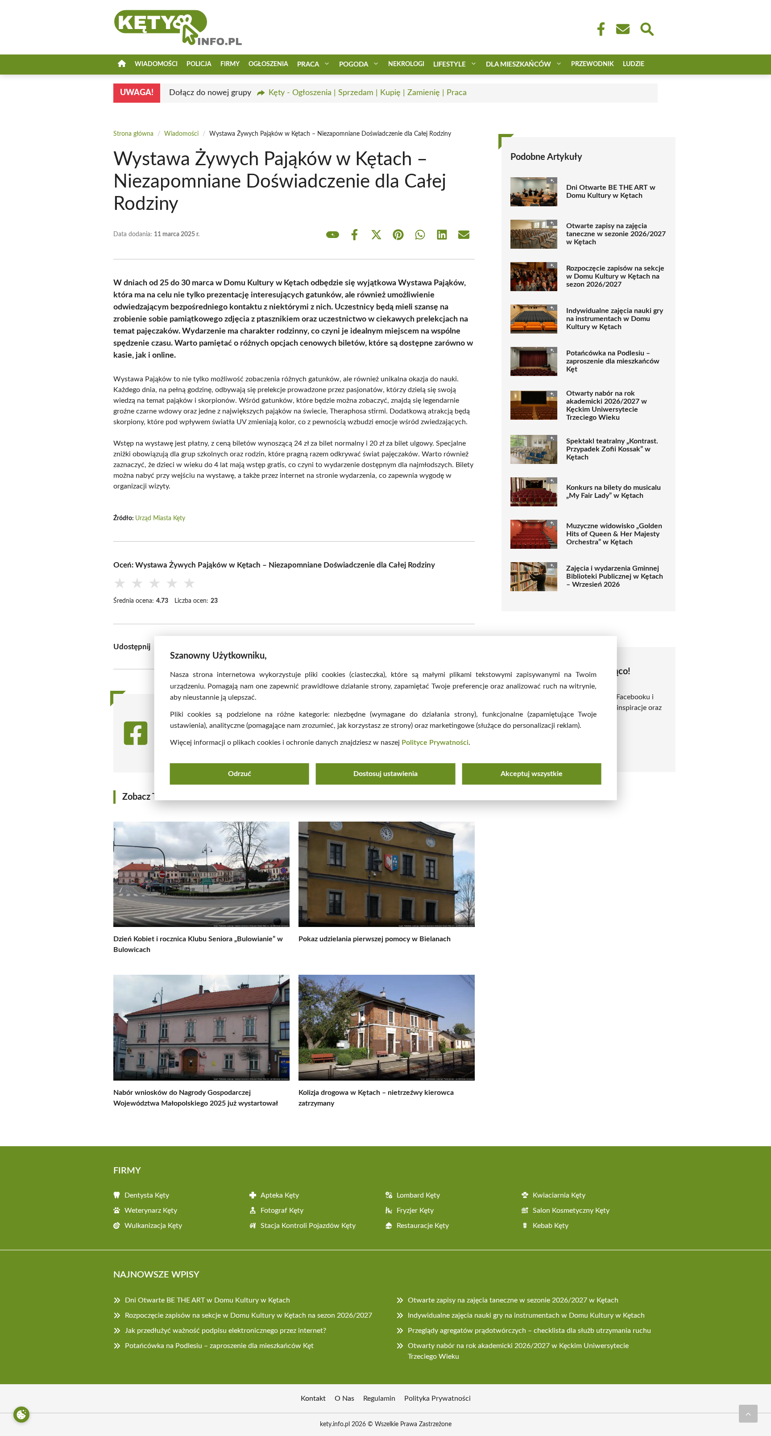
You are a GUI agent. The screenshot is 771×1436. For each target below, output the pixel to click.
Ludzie (633, 64)
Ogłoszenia (268, 64)
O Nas (344, 1398)
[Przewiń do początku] (748, 1414)
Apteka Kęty (280, 1195)
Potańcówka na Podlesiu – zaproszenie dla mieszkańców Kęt (612, 361)
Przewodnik (592, 64)
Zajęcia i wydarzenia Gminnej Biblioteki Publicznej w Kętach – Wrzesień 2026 (614, 576)
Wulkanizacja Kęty (153, 1225)
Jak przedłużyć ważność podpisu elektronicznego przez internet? (225, 1330)
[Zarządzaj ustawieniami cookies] (21, 1415)
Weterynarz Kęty (150, 1210)
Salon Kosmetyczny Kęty (571, 1210)
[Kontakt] (622, 29)
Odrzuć (239, 773)
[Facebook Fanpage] (598, 29)
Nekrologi (406, 64)
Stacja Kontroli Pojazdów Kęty (308, 1225)
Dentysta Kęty (146, 1195)
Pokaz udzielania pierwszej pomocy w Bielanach (374, 939)
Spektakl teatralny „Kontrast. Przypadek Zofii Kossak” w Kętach (612, 449)
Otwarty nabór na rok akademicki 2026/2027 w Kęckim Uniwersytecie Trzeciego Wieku (606, 405)
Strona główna (133, 134)
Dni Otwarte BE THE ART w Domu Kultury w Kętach (610, 191)
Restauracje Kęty (423, 1225)
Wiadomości (156, 64)
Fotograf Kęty (282, 1210)
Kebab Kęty (550, 1225)
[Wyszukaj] (646, 28)
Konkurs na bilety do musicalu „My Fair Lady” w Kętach (613, 491)
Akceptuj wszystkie (532, 773)
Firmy (230, 64)
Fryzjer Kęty (415, 1210)
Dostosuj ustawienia (385, 773)
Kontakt (313, 1398)
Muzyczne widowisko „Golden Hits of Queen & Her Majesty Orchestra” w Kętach (614, 534)
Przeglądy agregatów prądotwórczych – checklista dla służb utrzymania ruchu (529, 1330)
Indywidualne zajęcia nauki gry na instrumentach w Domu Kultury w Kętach (614, 318)
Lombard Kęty (418, 1195)
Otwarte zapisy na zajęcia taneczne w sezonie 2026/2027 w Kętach (616, 234)
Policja (199, 64)
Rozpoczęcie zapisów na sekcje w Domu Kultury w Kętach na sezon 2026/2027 (615, 276)
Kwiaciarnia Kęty (559, 1195)
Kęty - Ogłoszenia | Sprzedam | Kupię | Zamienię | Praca (368, 93)
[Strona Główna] (121, 64)
